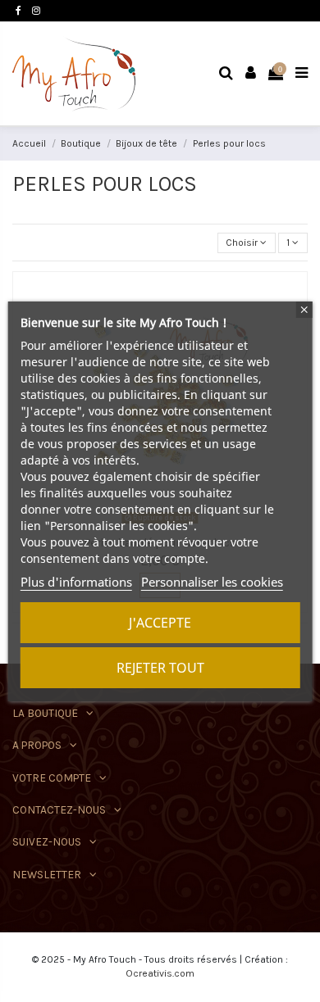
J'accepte (160, 623)
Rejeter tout (160, 668)
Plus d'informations (76, 582)
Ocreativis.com (160, 973)
